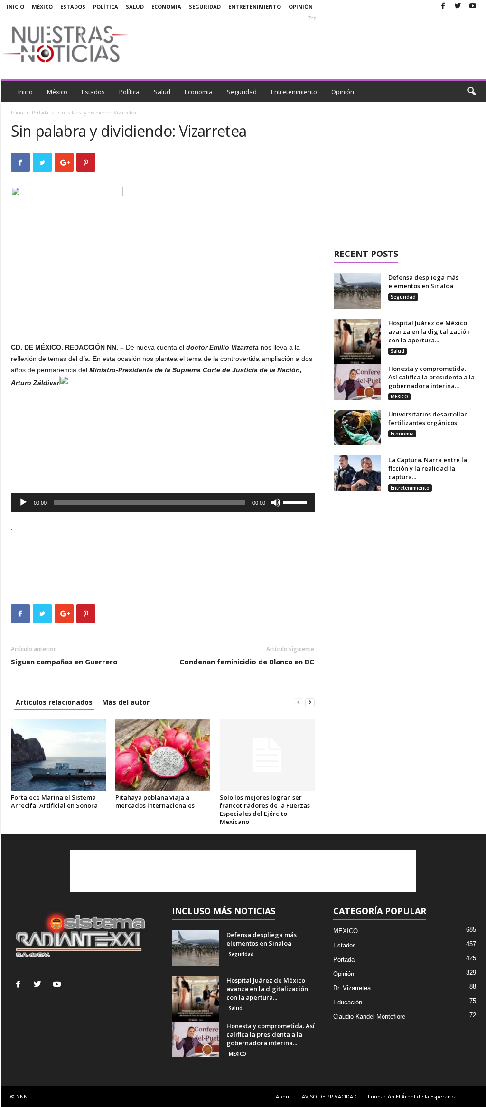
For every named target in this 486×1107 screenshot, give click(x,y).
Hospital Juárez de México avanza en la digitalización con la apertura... (429, 331)
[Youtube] (472, 6)
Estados (72, 6)
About (283, 1096)
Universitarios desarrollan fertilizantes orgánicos (428, 418)
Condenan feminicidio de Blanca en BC (246, 661)
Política (105, 6)
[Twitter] (458, 6)
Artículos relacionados (54, 702)
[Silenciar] (275, 502)
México (42, 6)
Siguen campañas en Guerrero (64, 661)
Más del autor (126, 702)
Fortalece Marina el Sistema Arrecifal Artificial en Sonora (54, 801)
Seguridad (205, 6)
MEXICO (399, 396)
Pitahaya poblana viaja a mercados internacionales (155, 801)
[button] (471, 91)
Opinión (301, 6)
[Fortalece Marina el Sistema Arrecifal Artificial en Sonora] (58, 755)
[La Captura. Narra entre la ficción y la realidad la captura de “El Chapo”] (357, 473)
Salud (135, 6)
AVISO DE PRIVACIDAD (329, 1096)
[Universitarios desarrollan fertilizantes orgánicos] (357, 427)
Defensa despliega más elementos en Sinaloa (423, 281)
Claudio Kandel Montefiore (369, 1016)
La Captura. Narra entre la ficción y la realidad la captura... (427, 468)
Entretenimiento (254, 6)
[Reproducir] (23, 502)
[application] (163, 502)
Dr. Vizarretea (352, 988)
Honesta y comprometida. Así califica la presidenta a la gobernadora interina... (431, 377)
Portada (40, 112)
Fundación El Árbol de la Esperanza (412, 1096)
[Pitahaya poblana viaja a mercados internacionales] (162, 755)
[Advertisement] (313, 43)
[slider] (296, 501)
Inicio (15, 6)
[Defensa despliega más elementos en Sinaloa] (357, 291)
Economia (166, 6)
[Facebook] (443, 6)
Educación (347, 1002)
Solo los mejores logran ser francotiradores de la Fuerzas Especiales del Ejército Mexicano (265, 809)
